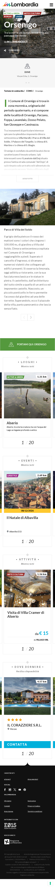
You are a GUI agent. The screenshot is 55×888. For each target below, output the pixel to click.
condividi (14, 50)
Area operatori (33, 779)
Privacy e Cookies (34, 806)
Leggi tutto (28, 179)
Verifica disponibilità (27, 671)
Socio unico (32, 801)
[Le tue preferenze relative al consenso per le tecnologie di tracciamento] (50, 883)
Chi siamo (7, 801)
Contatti (7, 806)
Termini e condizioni (35, 811)
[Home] (20, 4)
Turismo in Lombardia (13, 91)
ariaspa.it (7, 779)
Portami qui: (31, 344)
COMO (29, 91)
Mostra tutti (27, 366)
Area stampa (8, 811)
